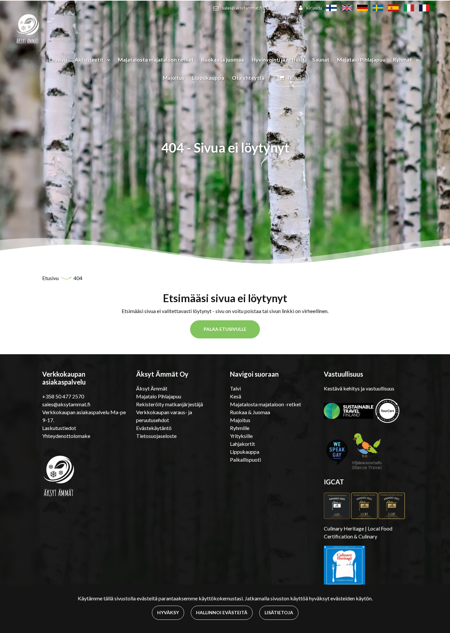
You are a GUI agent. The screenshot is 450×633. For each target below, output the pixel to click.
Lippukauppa (208, 77)
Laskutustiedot (59, 428)
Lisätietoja (279, 612)
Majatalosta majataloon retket (156, 59)
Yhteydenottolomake (66, 436)
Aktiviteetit (89, 59)
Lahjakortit (242, 444)
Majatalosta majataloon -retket (265, 404)
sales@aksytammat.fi (242, 8)
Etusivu (58, 59)
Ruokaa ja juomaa (222, 59)
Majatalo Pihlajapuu (361, 59)
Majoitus (173, 77)
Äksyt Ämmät (151, 388)
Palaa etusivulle (225, 329)
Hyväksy (168, 612)
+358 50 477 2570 (63, 396)
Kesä (235, 396)
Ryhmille (239, 428)
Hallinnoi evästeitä (221, 612)
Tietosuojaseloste (156, 436)
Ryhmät (403, 59)
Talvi (235, 388)
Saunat (320, 59)
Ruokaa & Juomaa (250, 412)
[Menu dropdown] (107, 59)
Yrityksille (241, 436)
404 (77, 278)
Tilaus (294, 77)
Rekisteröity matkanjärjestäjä (169, 404)
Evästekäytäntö (154, 428)
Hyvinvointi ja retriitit (278, 59)
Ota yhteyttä (248, 77)
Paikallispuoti (245, 459)
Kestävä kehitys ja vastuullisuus (359, 388)
